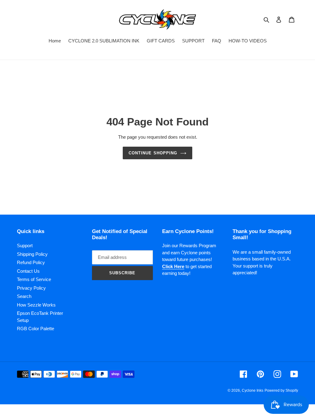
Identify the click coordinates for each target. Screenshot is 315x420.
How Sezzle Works (36, 304)
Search (24, 296)
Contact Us (28, 271)
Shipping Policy (32, 254)
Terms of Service (34, 279)
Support (25, 245)
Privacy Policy (31, 288)
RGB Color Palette (35, 328)
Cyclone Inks (252, 390)
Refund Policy (31, 262)
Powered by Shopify (281, 390)
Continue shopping (153, 153)
